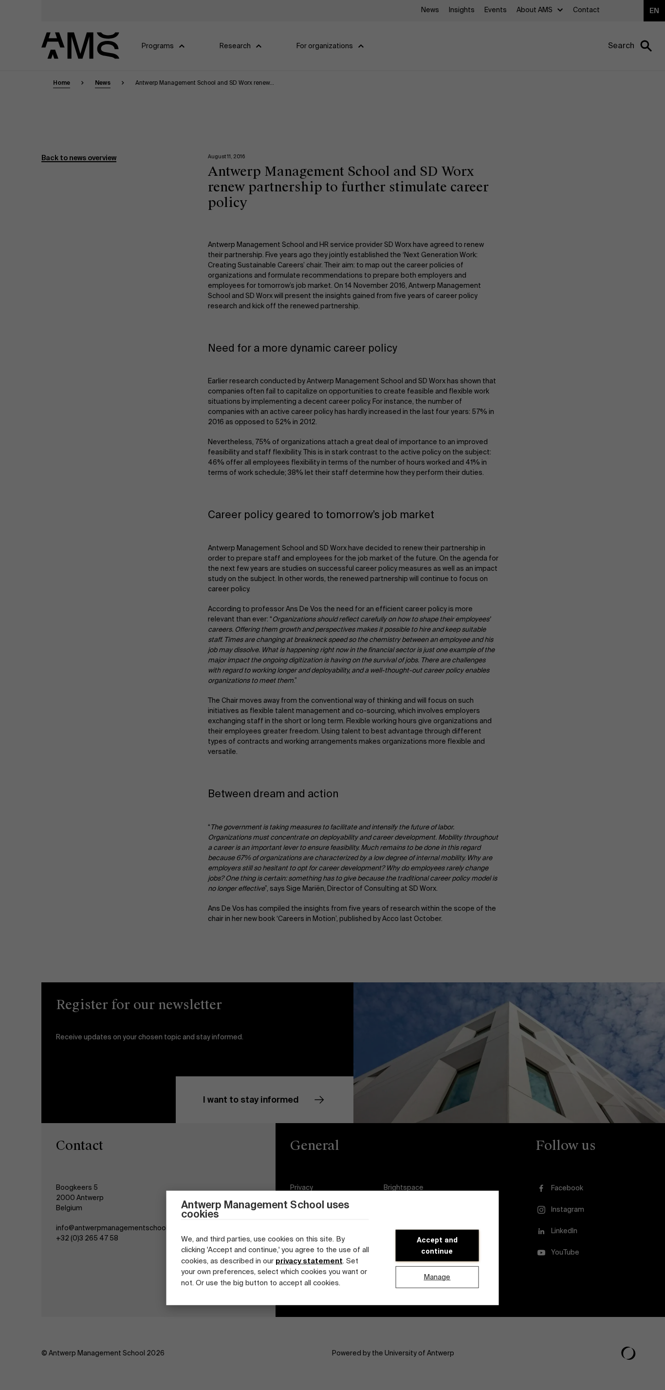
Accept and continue (437, 1246)
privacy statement (309, 1261)
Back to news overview (78, 157)
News (103, 83)
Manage (437, 1277)
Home (61, 83)
